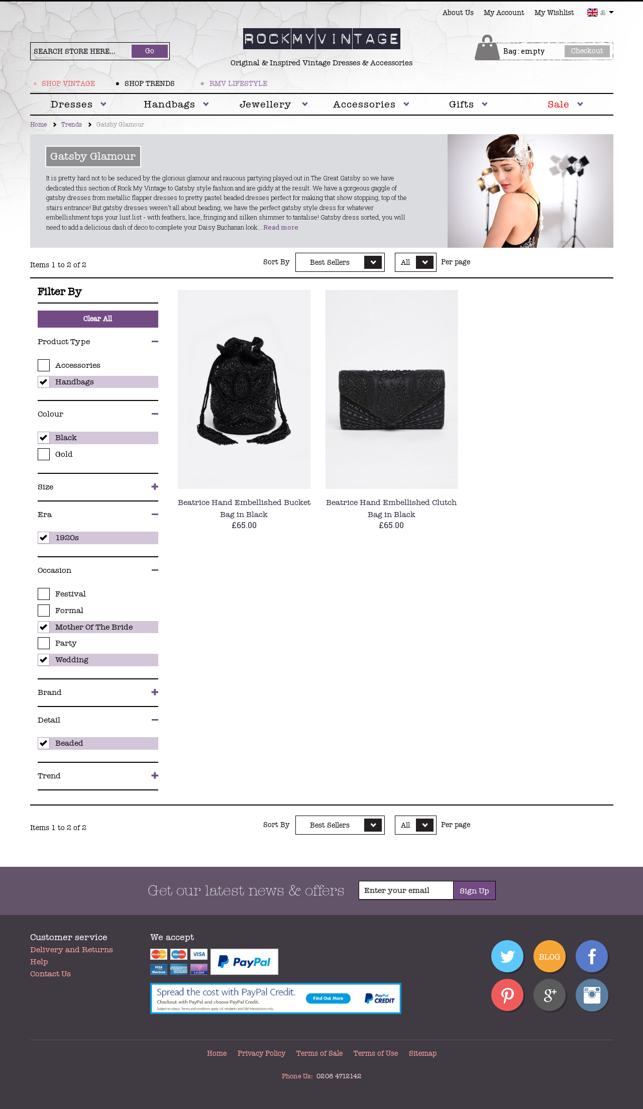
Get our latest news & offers (246, 891)
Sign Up (474, 891)
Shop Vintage (68, 83)
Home (38, 125)
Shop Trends (150, 83)
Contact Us (50, 974)
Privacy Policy (261, 1053)
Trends (71, 125)
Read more (280, 227)
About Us (458, 13)
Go (149, 51)
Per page (455, 262)
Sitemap (423, 1053)
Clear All (97, 319)
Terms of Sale (319, 1053)
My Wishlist (554, 13)
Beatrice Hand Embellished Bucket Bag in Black (244, 508)
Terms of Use (376, 1053)
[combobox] (600, 13)
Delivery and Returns (71, 950)
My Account (504, 13)
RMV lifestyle (238, 83)
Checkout (587, 51)
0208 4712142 (338, 1076)
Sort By (276, 262)
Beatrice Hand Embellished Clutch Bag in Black (391, 508)
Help (39, 962)
